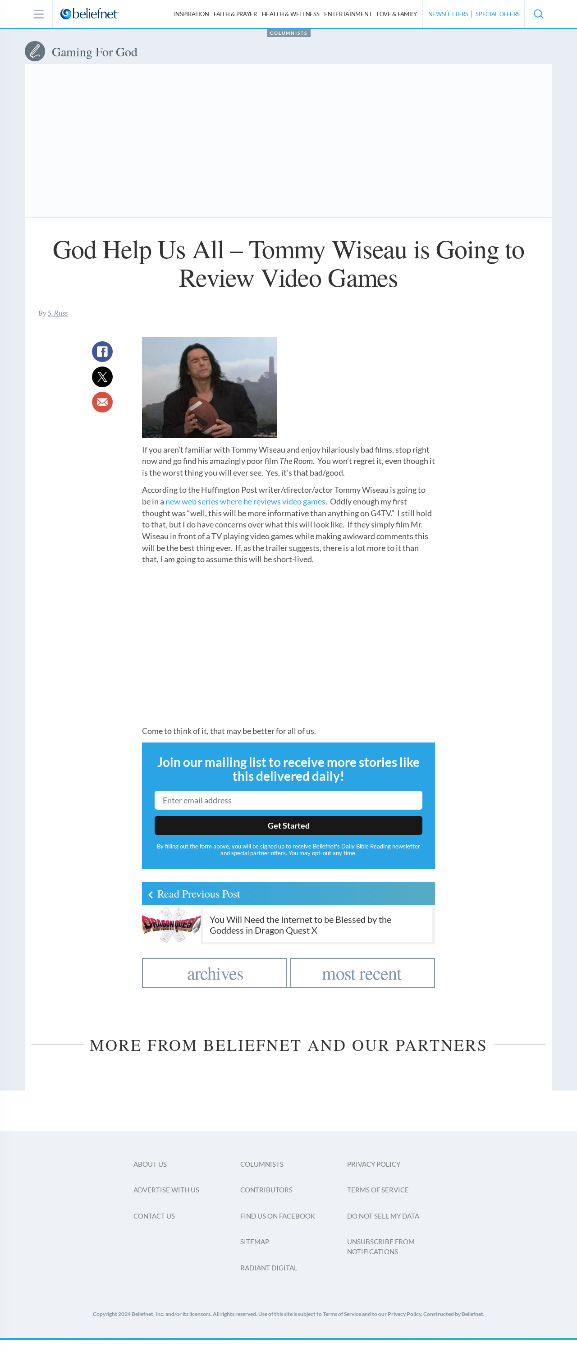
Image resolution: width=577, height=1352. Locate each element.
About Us (150, 1164)
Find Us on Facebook (277, 1216)
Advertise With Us (166, 1190)
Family (397, 14)
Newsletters (448, 14)
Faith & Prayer (235, 14)
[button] (538, 14)
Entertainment (348, 14)
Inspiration (191, 14)
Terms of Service (378, 1190)
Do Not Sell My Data (383, 1216)
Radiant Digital (269, 1268)
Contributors (266, 1190)
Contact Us (154, 1216)
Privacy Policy (373, 1164)
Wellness (291, 14)
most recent (361, 973)
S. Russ (58, 312)
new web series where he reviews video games (245, 501)
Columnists (288, 33)
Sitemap (254, 1241)
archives (215, 973)
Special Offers (498, 14)
